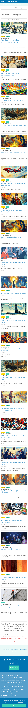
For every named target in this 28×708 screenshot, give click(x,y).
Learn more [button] (20, 702)
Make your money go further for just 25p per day (11, 4)
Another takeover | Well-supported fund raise (11, 41)
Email (10, 19)
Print (14, 19)
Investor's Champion (9, 1)
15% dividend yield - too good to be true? (13, 293)
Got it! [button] (14, 705)
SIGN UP (15, 667)
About (5, 698)
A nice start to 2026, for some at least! (12, 100)
